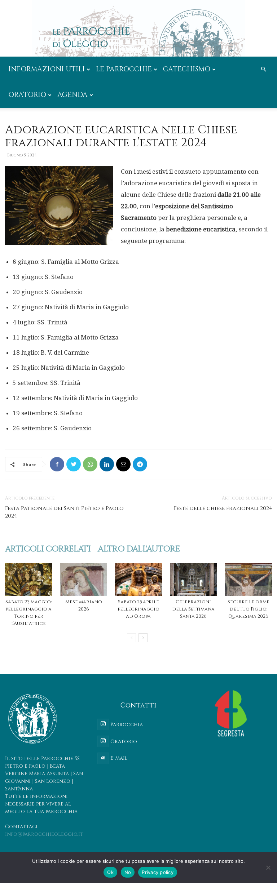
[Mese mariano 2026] (83, 579)
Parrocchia (126, 724)
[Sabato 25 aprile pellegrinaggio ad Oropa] (138, 579)
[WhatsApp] (90, 464)
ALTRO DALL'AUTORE (139, 549)
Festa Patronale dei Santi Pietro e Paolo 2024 (64, 512)
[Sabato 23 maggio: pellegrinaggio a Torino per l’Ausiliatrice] (28, 579)
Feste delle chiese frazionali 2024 (223, 508)
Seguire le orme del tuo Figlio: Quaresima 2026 (248, 609)
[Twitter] (73, 464)
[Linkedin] (107, 464)
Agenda (72, 94)
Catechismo (186, 69)
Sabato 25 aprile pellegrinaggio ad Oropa (138, 609)
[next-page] (143, 637)
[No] (268, 867)
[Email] (123, 464)
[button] (263, 69)
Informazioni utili (46, 69)
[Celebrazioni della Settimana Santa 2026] (193, 579)
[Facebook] (57, 464)
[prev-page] (131, 637)
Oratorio (27, 94)
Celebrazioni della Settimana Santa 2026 (193, 609)
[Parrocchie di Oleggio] (138, 28)
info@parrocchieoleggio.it (44, 834)
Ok (110, 872)
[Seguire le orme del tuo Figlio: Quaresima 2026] (248, 579)
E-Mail (118, 758)
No (127, 872)
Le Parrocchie (124, 69)
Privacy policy (157, 872)
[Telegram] (140, 464)
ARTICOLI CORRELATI (48, 549)
